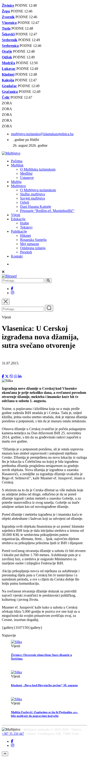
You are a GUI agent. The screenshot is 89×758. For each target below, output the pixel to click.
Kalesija (8, 80)
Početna (16, 161)
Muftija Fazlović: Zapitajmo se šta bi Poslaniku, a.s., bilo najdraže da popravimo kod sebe (44, 714)
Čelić (6, 97)
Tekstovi (26, 227)
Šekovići (8, 34)
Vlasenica (9, 23)
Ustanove (27, 178)
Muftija (16, 182)
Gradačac (9, 86)
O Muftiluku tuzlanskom (37, 169)
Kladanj (8, 74)
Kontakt (17, 256)
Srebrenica (10, 46)
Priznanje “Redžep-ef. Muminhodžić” (47, 211)
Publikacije (19, 231)
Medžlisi (26, 173)
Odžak (7, 57)
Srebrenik (9, 40)
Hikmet (25, 235)
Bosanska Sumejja (33, 240)
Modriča (8, 63)
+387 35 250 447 (13, 733)
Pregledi (26, 252)
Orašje (7, 51)
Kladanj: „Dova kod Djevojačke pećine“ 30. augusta (44, 685)
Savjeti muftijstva (32, 198)
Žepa (6, 11)
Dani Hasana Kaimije (35, 207)
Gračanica (10, 92)
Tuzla (6, 28)
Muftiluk (17, 165)
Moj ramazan (29, 244)
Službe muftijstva (32, 194)
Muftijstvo (18, 186)
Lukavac (9, 69)
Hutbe (24, 223)
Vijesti (15, 215)
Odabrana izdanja (32, 248)
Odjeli (24, 202)
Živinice (8, 5)
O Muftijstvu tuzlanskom (38, 190)
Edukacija (18, 219)
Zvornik (8, 17)
